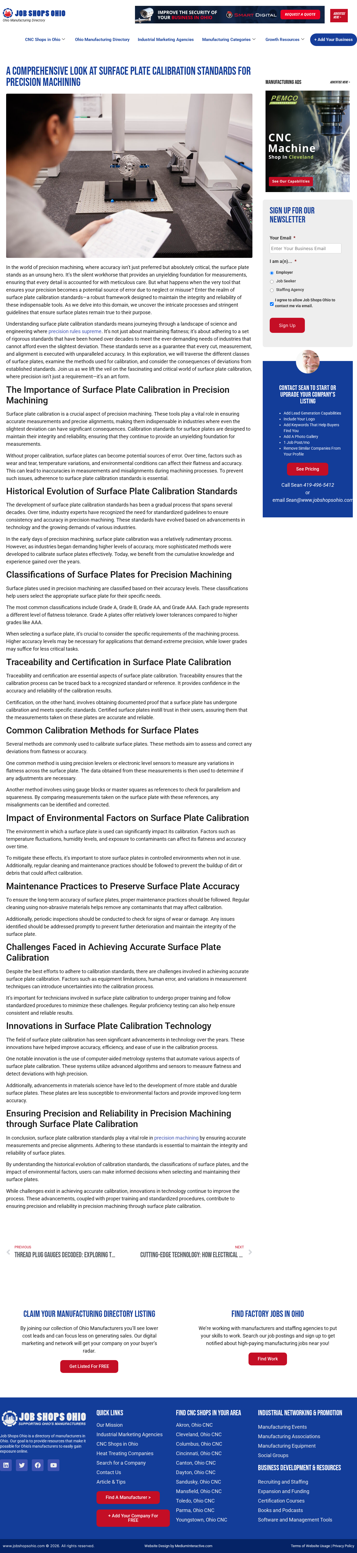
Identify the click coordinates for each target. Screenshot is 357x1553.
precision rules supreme (75, 331)
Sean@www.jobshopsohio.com (320, 500)
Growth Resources (283, 39)
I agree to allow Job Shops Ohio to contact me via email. (305, 303)
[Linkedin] (6, 1465)
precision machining (176, 1138)
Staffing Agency (290, 289)
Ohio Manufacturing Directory (102, 39)
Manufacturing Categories (226, 39)
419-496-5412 (318, 485)
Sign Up (287, 325)
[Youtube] (53, 1465)
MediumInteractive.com (193, 1546)
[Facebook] (38, 1465)
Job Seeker (286, 281)
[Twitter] (22, 1465)
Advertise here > (339, 15)
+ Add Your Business (333, 39)
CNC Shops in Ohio (42, 39)
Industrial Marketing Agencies (166, 39)
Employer (284, 272)
